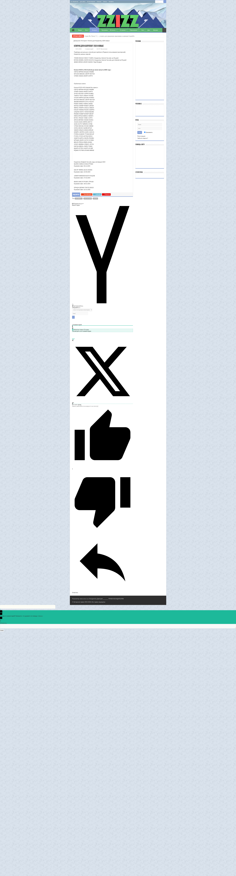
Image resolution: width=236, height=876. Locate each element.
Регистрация (141, 136)
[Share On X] (102, 401)
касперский (87, 198)
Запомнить (149, 132)
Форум (80, 30)
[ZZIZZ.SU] (118, 15)
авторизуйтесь (78, 306)
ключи (95, 198)
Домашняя (76, 40)
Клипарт (99, 1)
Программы (104, 30)
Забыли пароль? (142, 138)
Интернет (94, 30)
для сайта (82, 1)
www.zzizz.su (84, 599)
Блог (86, 30)
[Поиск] (164, 1)
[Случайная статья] (164, 30)
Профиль (111, 1)
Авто (142, 30)
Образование (133, 30)
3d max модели (91, 1)
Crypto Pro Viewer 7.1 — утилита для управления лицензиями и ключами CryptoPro (110, 36)
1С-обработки (74, 1)
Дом (149, 30)
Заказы (105, 1)
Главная (73, 30)
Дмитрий (100, 599)
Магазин (155, 30)
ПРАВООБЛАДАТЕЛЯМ (116, 599)
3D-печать (113, 30)
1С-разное (122, 30)
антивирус (79, 198)
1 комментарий (89, 49)
